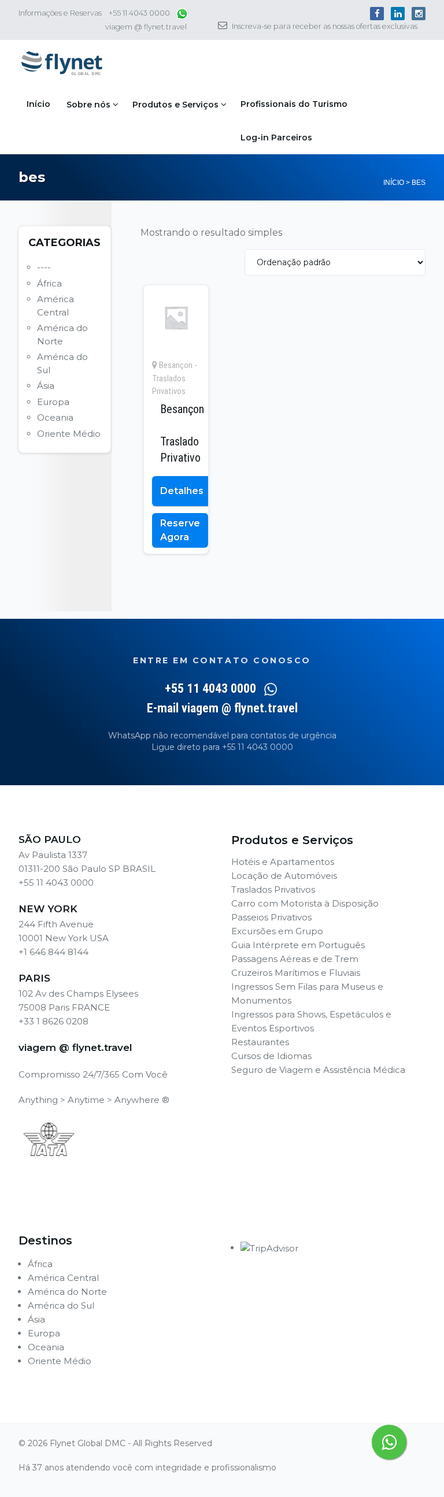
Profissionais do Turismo (293, 104)
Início (38, 104)
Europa (53, 401)
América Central (63, 1277)
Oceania (55, 417)
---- (44, 267)
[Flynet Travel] (61, 63)
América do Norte (67, 1291)
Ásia (45, 385)
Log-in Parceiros (276, 137)
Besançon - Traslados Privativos (174, 378)
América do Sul (61, 1305)
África (49, 283)
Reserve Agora (180, 530)
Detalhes (182, 490)
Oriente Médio (69, 433)
